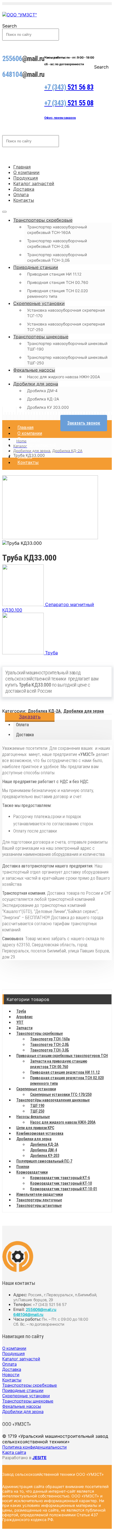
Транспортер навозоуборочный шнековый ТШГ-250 (67, 360)
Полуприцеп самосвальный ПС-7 (44, 1161)
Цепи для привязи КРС (35, 1128)
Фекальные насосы (34, 370)
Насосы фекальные (33, 1116)
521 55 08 (69, 103)
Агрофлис (24, 1017)
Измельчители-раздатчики (39, 1194)
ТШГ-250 (37, 1111)
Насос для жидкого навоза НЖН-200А (63, 376)
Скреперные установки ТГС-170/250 (61, 1094)
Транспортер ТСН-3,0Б (49, 1050)
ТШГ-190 (37, 1105)
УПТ (20, 1022)
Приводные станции (35, 267)
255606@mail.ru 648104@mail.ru (34, 1312)
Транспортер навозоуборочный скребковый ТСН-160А (57, 230)
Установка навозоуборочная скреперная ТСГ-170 (66, 313)
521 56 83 (69, 87)
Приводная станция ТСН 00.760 (57, 282)
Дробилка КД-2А (43, 399)
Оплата (21, 194)
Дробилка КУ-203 (44, 1155)
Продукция (25, 178)
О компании (26, 172)
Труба (21, 1011)
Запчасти (24, 1028)
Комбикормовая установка (39, 1133)
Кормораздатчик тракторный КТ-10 (61, 1183)
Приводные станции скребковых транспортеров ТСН (62, 1055)
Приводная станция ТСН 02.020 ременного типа (57, 293)
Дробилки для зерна (35, 384)
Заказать (30, 717)
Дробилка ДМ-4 (42, 390)
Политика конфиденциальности (34, 1447)
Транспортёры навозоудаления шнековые (53, 1100)
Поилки (22, 1166)
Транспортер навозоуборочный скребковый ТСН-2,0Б (57, 243)
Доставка (23, 189)
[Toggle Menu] (4, 212)
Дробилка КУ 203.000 (48, 407)
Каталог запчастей (33, 183)
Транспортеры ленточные (39, 1200)
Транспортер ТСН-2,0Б (49, 1044)
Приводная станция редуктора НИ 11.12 (65, 1072)
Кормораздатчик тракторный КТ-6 (60, 1178)
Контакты (23, 200)
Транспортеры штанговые (39, 1205)
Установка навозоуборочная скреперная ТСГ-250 (66, 327)
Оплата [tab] (22, 724)
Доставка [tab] (25, 734)
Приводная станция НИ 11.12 (54, 274)
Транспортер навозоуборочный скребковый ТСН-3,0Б (57, 257)
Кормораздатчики (32, 1172)
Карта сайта (14, 1452)
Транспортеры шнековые (40, 336)
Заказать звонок (83, 423)
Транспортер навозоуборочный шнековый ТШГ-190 (67, 346)
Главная (22, 167)
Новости (10, 1374)
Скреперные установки (39, 303)
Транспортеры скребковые (42, 220)
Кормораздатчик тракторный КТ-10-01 (63, 1189)
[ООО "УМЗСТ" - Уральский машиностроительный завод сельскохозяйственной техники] (19, 14)
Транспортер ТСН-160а (50, 1039)
